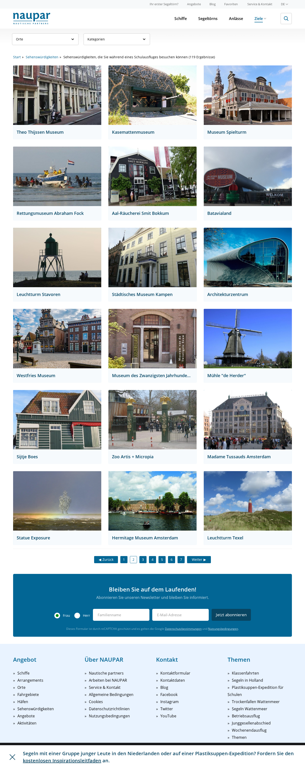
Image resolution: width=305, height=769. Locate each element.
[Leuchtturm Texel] (248, 501)
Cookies (96, 701)
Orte (19, 39)
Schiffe (180, 18)
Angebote (194, 4)
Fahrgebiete (28, 694)
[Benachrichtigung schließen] (12, 757)
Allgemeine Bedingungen (111, 694)
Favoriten (231, 4)
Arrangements (30, 680)
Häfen (22, 701)
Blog (212, 4)
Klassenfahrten (245, 673)
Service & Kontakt (259, 4)
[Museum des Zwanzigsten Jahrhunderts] (152, 338)
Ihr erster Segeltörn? (164, 4)
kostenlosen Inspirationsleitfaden (62, 760)
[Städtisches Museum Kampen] (152, 257)
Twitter (166, 708)
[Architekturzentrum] (248, 257)
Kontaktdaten (172, 680)
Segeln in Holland (247, 680)
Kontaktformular (175, 673)
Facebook (169, 694)
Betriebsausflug (246, 716)
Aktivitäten (26, 723)
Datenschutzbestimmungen (183, 629)
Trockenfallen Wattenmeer (256, 701)
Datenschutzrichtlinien (109, 708)
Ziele (258, 18)
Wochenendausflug (249, 730)
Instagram (169, 701)
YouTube (168, 716)
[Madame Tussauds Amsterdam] (248, 419)
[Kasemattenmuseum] (152, 95)
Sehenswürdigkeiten (42, 57)
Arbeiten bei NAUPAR (108, 680)
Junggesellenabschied (251, 723)
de (283, 4)
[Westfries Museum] (57, 338)
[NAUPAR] (31, 18)
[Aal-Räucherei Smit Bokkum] (152, 176)
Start (17, 57)
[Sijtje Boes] (57, 419)
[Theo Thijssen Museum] (57, 95)
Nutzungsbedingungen (223, 629)
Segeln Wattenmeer (249, 708)
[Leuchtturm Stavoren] (57, 257)
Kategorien (96, 39)
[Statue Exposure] (57, 501)
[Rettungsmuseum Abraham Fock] (57, 176)
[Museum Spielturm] (248, 95)
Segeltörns (208, 18)
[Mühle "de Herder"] (248, 338)
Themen (239, 737)
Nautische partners (106, 673)
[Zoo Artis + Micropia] (152, 419)
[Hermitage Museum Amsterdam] (152, 501)
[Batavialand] (248, 176)
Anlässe (236, 18)
